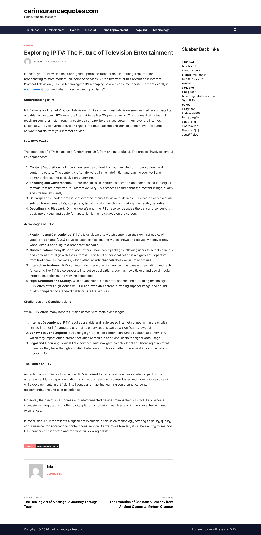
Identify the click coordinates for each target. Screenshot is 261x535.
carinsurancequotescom (61, 11)
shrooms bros (191, 70)
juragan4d (188, 109)
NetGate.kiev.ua (192, 79)
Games (75, 30)
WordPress (216, 529)
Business (33, 30)
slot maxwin (190, 126)
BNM (233, 529)
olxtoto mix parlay (194, 74)
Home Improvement (114, 30)
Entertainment (54, 30)
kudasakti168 (191, 113)
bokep (186, 104)
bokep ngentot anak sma (199, 96)
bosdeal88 (189, 66)
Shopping (140, 30)
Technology (161, 30)
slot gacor (189, 92)
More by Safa (54, 473)
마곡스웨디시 (190, 130)
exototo (187, 83)
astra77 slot (190, 134)
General (90, 30)
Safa (39, 61)
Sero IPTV (188, 100)
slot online (189, 121)
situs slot (188, 62)
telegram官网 (191, 117)
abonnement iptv (47, 446)
